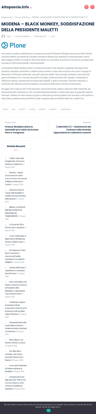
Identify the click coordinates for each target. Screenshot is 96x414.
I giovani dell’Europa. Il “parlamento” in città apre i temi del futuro (15, 270)
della (13, 109)
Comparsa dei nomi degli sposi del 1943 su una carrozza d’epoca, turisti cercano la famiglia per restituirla (15, 383)
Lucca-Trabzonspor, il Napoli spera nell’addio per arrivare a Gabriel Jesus (15, 239)
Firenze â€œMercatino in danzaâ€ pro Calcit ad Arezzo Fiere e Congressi (21, 129)
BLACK (5, 109)
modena (32, 109)
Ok (49, 410)
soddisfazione (65, 109)
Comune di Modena (22, 36)
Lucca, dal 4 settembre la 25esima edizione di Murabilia (16, 368)
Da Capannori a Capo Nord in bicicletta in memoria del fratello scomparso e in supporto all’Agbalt (15, 256)
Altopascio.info (16, 7)
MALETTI (22, 109)
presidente (52, 109)
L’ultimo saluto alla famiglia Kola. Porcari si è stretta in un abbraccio (14, 161)
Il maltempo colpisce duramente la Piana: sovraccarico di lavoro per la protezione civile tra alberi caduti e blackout (16, 308)
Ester (9, 36)
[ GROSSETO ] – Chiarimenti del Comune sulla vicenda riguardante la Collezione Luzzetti (72, 129)
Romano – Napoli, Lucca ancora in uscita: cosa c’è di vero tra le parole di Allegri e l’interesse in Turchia (16, 179)
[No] (93, 408)
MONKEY (42, 109)
